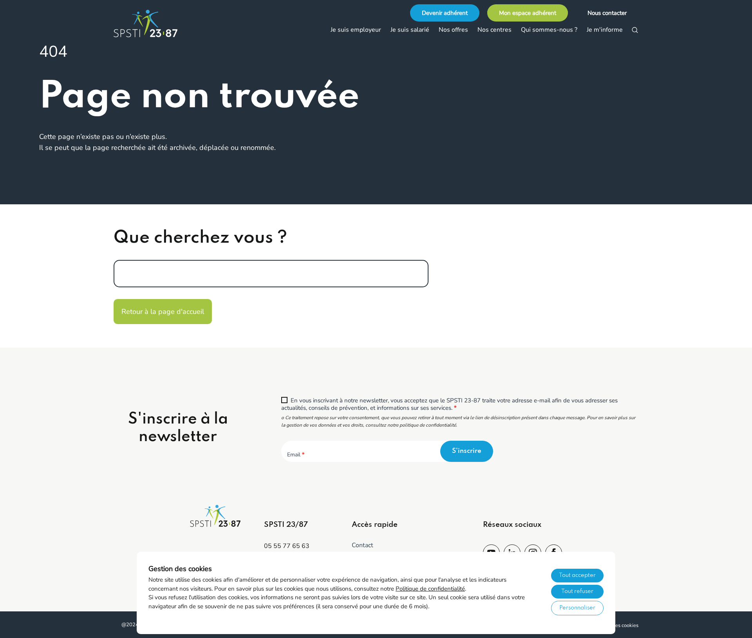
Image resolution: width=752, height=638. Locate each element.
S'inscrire (466, 451)
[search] (634, 30)
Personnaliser (577, 608)
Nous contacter (607, 13)
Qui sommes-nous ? (549, 29)
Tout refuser (577, 591)
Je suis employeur (356, 29)
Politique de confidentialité (430, 589)
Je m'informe (605, 29)
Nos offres (453, 29)
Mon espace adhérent (527, 13)
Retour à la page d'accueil (162, 311)
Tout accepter (577, 575)
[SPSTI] (153, 23)
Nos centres (494, 29)
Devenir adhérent (445, 13)
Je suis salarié (409, 29)
